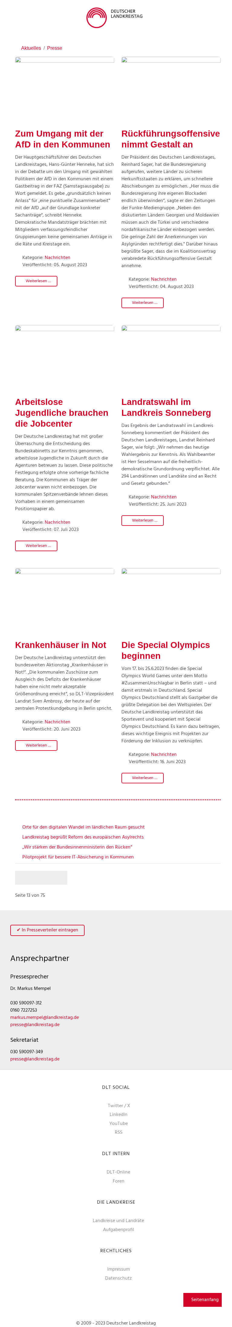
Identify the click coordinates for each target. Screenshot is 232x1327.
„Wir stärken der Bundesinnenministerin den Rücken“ (76, 847)
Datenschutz (118, 1278)
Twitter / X (119, 1106)
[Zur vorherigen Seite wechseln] (34, 878)
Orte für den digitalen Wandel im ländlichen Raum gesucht (83, 827)
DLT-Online (118, 1172)
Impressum (118, 1269)
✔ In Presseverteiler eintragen (47, 930)
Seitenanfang (204, 1300)
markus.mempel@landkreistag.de (44, 1018)
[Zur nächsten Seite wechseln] (47, 878)
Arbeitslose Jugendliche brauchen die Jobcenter (61, 412)
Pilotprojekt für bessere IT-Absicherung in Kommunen (77, 857)
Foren (118, 1181)
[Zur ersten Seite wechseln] (21, 878)
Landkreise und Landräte (118, 1221)
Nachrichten (57, 258)
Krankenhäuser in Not (60, 645)
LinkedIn (118, 1115)
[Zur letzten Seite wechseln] (60, 878)
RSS (118, 1132)
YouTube (118, 1124)
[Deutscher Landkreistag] (116, 17)
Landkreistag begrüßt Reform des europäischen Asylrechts (82, 837)
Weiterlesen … (38, 281)
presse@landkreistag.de (35, 1025)
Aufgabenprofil (118, 1230)
